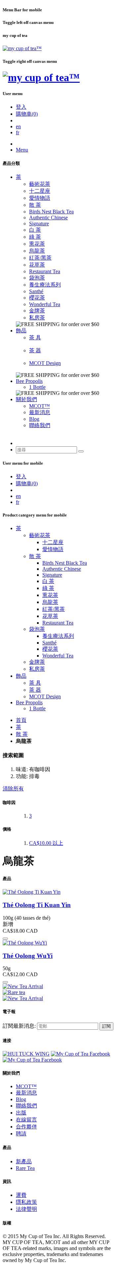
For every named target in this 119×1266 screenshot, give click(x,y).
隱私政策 (26, 1202)
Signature (39, 223)
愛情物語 (39, 198)
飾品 (21, 330)
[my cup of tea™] (22, 48)
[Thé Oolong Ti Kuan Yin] (31, 892)
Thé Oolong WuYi (28, 955)
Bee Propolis (29, 381)
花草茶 (37, 265)
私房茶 (37, 317)
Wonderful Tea (44, 304)
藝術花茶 (39, 184)
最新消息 (39, 412)
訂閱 (106, 1026)
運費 (21, 1195)
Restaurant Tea (44, 271)
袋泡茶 (37, 278)
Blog (34, 419)
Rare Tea (25, 1168)
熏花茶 (37, 244)
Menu (22, 150)
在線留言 (26, 1119)
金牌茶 (37, 310)
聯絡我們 (39, 425)
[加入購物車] (5, 939)
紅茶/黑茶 (40, 258)
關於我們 (26, 399)
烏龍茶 (37, 251)
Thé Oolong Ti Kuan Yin (37, 904)
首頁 (21, 720)
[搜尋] (81, 451)
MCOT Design (45, 363)
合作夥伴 (26, 1126)
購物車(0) (27, 114)
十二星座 (39, 191)
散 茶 (35, 205)
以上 (46, 843)
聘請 (21, 1133)
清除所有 (13, 788)
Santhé (36, 291)
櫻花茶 (37, 297)
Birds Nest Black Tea (51, 211)
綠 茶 (35, 237)
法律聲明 (26, 1209)
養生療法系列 (45, 285)
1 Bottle (37, 387)
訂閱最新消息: (19, 1026)
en (18, 126)
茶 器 (35, 350)
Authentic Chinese (48, 217)
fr (17, 132)
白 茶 (35, 230)
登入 (21, 107)
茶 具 (35, 337)
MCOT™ (39, 406)
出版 (21, 1112)
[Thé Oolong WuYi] (25, 943)
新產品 (24, 1161)
